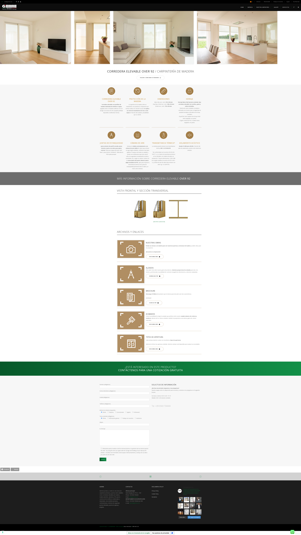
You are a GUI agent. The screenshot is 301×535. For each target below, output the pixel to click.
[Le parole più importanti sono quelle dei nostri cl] (198, 499)
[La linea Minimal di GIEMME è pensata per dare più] (180, 506)
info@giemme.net (133, 497)
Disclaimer (154, 497)
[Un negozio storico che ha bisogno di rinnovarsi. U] (180, 512)
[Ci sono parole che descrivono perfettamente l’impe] (192, 506)
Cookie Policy (155, 494)
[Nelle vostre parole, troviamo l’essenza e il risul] (186, 512)
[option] (67, 37)
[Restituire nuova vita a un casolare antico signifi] (192, 512)
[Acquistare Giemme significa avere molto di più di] (192, 499)
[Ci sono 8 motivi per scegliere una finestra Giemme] (180, 499)
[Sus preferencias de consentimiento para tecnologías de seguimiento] (2, 532)
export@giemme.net (134, 503)
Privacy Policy (155, 491)
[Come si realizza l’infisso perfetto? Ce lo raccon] (198, 506)
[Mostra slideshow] (159, 221)
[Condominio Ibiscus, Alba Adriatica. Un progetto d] (186, 499)
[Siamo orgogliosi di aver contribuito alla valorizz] (186, 506)
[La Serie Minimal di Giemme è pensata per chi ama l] (198, 512)
